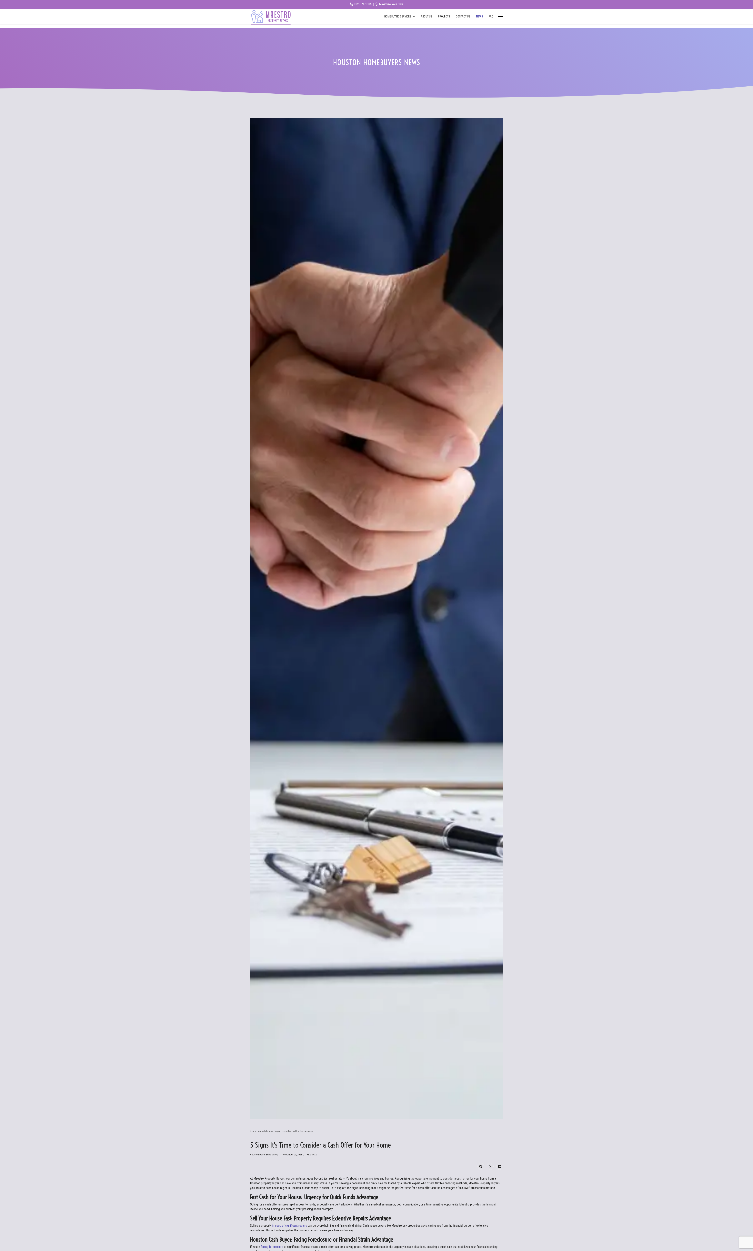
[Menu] (500, 16)
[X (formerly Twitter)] (490, 1166)
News (479, 16)
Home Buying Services (397, 16)
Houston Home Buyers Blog (264, 1154)
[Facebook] (480, 1166)
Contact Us (463, 16)
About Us (426, 16)
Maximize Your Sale (390, 4)
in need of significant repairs (289, 1225)
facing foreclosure (272, 1247)
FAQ (491, 16)
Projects (444, 16)
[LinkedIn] (499, 1166)
